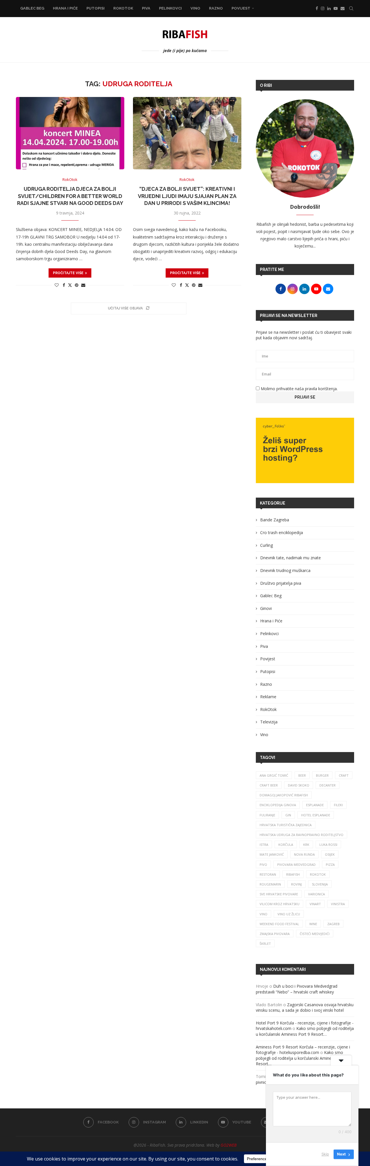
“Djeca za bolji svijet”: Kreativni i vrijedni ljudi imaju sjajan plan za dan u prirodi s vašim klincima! (187, 196)
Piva (146, 8)
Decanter (327, 785)
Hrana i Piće (65, 8)
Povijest (241, 8)
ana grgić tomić (274, 775)
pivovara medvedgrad (296, 864)
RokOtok (123, 8)
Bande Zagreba (274, 519)
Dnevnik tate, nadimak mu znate (290, 557)
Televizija (269, 722)
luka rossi (328, 844)
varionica (316, 894)
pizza (330, 864)
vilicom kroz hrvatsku (279, 904)
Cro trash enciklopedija (281, 532)
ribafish (293, 874)
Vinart (315, 904)
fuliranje (267, 815)
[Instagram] (322, 8)
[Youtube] (336, 8)
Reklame (268, 696)
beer (302, 775)
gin (288, 815)
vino (263, 914)
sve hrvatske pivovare (279, 894)
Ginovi (266, 608)
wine (313, 924)
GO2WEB (228, 1145)
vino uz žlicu (289, 914)
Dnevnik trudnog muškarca (285, 570)
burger (322, 775)
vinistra (338, 904)
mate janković (272, 854)
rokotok (318, 874)
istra (264, 844)
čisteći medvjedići (315, 934)
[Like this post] (57, 285)
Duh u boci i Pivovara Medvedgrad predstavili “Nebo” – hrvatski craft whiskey (296, 989)
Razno (216, 8)
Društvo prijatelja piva (280, 583)
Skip (325, 1154)
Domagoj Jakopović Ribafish (284, 795)
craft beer (269, 785)
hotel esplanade (315, 815)
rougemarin (270, 884)
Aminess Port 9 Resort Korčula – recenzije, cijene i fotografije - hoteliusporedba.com (303, 1049)
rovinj (296, 884)
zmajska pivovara (275, 934)
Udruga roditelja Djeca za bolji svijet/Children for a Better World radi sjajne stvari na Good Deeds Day (70, 196)
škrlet (265, 943)
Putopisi (95, 8)
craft (344, 775)
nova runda (304, 854)
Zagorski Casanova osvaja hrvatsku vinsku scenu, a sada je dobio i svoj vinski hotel (305, 1007)
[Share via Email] (83, 285)
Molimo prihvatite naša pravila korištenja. (299, 388)
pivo (263, 864)
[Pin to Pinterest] (76, 285)
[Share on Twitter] (70, 285)
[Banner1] (305, 450)
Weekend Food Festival (279, 924)
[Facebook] (317, 8)
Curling (266, 545)
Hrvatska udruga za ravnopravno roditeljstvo (301, 835)
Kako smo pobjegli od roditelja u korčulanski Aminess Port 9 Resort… (305, 1031)
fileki (338, 805)
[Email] (343, 8)
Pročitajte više (68, 273)
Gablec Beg (32, 8)
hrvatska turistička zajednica (286, 825)
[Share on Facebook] (64, 285)
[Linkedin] (329, 8)
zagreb (333, 924)
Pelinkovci (170, 8)
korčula (285, 844)
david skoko (298, 785)
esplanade (315, 805)
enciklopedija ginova (278, 805)
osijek (330, 854)
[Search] (351, 8)
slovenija (320, 884)
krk (306, 844)
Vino (195, 8)
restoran (268, 874)
